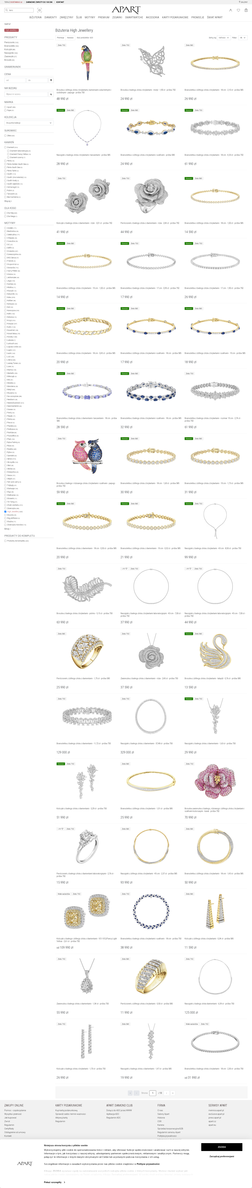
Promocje (60, 38)
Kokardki (12, 294)
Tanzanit (12, 194)
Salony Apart (163, 1114)
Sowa (11, 475)
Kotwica (11, 317)
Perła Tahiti (13, 171)
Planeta (11, 426)
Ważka (11, 521)
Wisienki (12, 498)
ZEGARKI (117, 17)
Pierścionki (11, 42)
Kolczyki (9, 49)
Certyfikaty (9, 1128)
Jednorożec (13, 277)
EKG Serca (13, 258)
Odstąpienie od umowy (15, 1132)
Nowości (70, 38)
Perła (10, 161)
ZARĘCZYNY (66, 17)
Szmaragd (13, 187)
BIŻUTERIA (35, 17)
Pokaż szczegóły (52, 1182)
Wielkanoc (12, 495)
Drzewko (12, 251)
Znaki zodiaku (15, 505)
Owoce (11, 409)
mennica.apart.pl (216, 1110)
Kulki (11, 327)
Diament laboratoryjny (20, 151)
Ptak (11, 439)
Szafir (11, 174)
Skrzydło (12, 462)
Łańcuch (12, 343)
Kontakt (8, 1136)
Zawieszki (10, 56)
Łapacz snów (14, 347)
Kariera (161, 1125)
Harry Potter (13, 271)
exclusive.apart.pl (216, 1114)
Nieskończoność (15, 403)
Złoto (11, 135)
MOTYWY (90, 17)
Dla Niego (12, 216)
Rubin (10, 190)
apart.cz (212, 1121)
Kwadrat (12, 330)
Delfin (10, 248)
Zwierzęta (13, 508)
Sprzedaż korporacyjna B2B (170, 1128)
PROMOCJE (197, 17)
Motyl (11, 389)
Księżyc (12, 323)
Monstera (12, 386)
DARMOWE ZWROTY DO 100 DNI (39, 2)
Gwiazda (12, 267)
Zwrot (7, 1121)
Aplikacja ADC (112, 1114)
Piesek (11, 416)
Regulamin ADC (113, 1118)
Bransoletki (11, 46)
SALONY (244, 2)
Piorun (10, 422)
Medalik (12, 373)
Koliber (11, 300)
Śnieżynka (12, 472)
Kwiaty (12, 337)
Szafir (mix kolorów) (16, 177)
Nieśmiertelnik (14, 406)
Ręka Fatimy (13, 442)
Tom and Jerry (14, 482)
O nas (160, 1110)
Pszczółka (13, 436)
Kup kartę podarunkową (66, 1110)
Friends (11, 261)
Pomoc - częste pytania (15, 1110)
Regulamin (9, 1125)
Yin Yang (12, 502)
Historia (161, 1118)
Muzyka (12, 393)
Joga (11, 281)
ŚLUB (79, 17)
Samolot (12, 455)
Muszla (11, 515)
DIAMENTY (50, 17)
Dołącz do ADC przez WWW (119, 1110)
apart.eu (212, 1125)
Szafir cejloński (14, 184)
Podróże (11, 432)
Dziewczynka (14, 254)
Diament (12, 147)
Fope (10, 110)
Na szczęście (14, 396)
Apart (11, 107)
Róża (10, 446)
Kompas (12, 304)
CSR (159, 1121)
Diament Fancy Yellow (20, 154)
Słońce (11, 469)
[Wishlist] (238, 10)
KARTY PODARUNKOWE (175, 17)
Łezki (11, 353)
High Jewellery (15, 511)
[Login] (230, 10)
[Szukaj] (51, 80)
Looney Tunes (14, 363)
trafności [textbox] (222, 38)
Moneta (11, 383)
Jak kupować (10, 1118)
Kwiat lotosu (13, 333)
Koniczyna (13, 310)
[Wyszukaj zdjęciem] (39, 10)
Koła (11, 297)
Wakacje (12, 488)
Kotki (11, 314)
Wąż (10, 492)
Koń (10, 307)
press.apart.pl (215, 1118)
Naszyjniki (11, 53)
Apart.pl (7, 24)
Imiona (11, 274)
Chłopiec (12, 238)
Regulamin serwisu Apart (169, 1132)
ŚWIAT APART (215, 17)
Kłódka (11, 287)
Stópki (11, 479)
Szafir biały (13, 180)
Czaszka (12, 241)
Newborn (12, 399)
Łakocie (11, 340)
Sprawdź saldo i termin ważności (70, 1114)
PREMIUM (103, 17)
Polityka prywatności (167, 1136)
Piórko (11, 419)
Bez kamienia (13, 197)
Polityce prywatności (148, 1164)
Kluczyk (11, 291)
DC (10, 244)
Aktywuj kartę (61, 1118)
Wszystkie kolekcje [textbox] (13, 123)
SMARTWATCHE (134, 17)
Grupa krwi (13, 264)
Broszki (9, 60)
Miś (10, 380)
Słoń (10, 465)
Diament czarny (17, 157)
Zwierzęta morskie (16, 525)
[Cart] (246, 10)
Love (10, 366)
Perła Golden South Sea (17, 164)
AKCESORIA (152, 17)
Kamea (11, 284)
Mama (11, 370)
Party (10, 412)
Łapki (11, 350)
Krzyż (11, 320)
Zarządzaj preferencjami (222, 1156)
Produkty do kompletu (18, 541)
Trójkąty (11, 485)
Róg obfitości (13, 518)
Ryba (10, 452)
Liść (10, 357)
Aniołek (11, 228)
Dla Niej (12, 213)
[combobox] (29, 123)
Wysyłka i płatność (13, 1114)
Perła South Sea (14, 167)
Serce (11, 459)
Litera (11, 360)
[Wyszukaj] (7, 10)
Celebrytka (13, 234)
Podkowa (12, 429)
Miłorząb (11, 376)
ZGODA (222, 1147)
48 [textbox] (241, 38)
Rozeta (11, 449)
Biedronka (12, 231)
